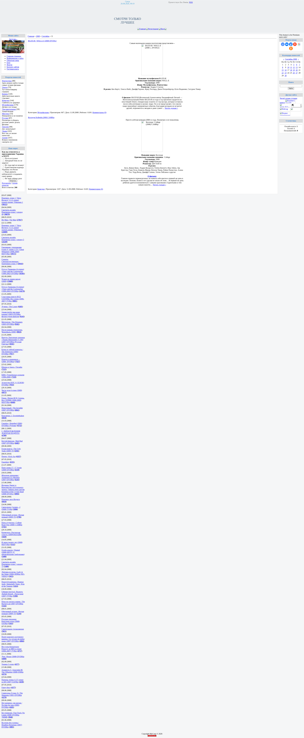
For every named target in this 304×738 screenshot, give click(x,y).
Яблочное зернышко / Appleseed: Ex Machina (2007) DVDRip (11, 477)
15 (283, 70)
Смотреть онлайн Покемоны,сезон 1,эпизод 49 (12, 212)
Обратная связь (13, 60)
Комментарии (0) (99, 112)
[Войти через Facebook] (291, 44)
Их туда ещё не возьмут (14, 165)
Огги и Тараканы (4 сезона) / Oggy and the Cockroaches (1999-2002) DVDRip (13, 271)
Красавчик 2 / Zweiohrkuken (13, 416)
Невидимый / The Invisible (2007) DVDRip (12, 409)
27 (297, 73)
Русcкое (5, 118)
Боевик (5, 94)
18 (291, 70)
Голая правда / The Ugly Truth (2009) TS (11, 450)
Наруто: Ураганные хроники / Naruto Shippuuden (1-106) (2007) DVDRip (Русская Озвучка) (13, 341)
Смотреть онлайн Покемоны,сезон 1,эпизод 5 (13, 238)
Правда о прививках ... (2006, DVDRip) (11, 360)
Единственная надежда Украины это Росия (13, 168)
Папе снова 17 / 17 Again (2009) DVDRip (12, 469)
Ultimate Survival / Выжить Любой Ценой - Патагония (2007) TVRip (12, 594)
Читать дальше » (171, 108)
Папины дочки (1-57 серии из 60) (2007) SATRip (12, 681)
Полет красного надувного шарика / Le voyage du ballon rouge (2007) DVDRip (13, 639)
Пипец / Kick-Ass (9, 456)
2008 (38, 36)
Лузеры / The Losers (9, 307)
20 (297, 70)
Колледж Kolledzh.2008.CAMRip (41, 117)
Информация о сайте (15, 58)
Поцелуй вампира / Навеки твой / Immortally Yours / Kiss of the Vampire (13, 584)
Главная (142, 29)
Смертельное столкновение (13, 629)
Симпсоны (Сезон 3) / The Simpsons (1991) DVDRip (12, 694)
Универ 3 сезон (8, 664)
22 (283, 73)
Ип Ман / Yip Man (9, 220)
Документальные (9, 109)
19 (294, 70)
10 (288, 67)
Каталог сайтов (13, 67)
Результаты (6, 183)
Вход (163, 29)
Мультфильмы (8, 105)
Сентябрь (45, 36)
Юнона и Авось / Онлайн (12, 367)
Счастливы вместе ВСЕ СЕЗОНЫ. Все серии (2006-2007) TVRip (13, 299)
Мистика (5, 114)
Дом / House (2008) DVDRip (13, 657)
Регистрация (153, 29)
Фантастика (7, 81)
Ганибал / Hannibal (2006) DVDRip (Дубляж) (12, 424)
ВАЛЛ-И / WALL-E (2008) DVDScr (42, 41)
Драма (4, 131)
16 (286, 70)
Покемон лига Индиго (11, 499)
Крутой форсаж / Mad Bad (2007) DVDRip (12, 442)
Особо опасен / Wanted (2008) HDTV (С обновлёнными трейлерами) (13, 552)
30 (286, 76)
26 (294, 73)
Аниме (5, 138)
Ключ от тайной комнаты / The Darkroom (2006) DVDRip (12, 352)
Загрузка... (13, 39)
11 (291, 67)
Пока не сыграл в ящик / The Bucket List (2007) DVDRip (13, 603)
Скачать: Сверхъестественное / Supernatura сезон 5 (10, 261)
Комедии (5, 100)
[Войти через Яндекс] (295, 44)
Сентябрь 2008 (291, 59)
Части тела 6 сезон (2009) (12, 390)
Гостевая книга (13, 69)
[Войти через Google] (299, 44)
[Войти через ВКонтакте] (287, 44)
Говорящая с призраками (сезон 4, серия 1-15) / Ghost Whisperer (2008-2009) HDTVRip (13, 250)
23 (286, 73)
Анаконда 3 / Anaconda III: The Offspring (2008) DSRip (12, 671)
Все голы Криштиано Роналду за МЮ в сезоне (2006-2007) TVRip (11, 649)
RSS (191, 2)
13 (297, 67)
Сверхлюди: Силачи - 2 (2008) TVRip (11, 508)
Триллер (5, 127)
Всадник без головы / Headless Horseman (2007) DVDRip (12, 725)
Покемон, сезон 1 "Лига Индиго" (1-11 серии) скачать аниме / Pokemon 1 (12, 200)
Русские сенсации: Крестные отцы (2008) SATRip (11, 621)
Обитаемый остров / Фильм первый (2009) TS (13, 516)
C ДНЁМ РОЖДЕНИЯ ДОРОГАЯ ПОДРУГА (11, 432)
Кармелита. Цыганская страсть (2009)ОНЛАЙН (11, 533)
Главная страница (14, 56)
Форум (9, 65)
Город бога (6, 687)
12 (294, 67)
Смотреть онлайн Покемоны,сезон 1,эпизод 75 (12, 564)
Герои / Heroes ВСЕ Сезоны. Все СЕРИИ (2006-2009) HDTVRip (13, 400)
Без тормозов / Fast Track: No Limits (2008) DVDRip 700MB (13, 715)
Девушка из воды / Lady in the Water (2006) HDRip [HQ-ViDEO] (13, 574)
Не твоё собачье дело (13, 178)
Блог (8, 63)
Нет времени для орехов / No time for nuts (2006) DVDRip (12, 705)
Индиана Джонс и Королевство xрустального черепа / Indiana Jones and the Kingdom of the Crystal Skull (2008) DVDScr (13, 489)
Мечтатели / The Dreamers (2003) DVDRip (12, 323)
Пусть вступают (11, 158)
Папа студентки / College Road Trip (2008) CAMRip (12, 524)
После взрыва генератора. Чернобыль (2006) (12, 331)
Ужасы (4, 87)
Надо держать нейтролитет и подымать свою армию (12, 174)
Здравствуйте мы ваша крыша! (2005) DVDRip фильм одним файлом (11, 314)
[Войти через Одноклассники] (291, 48)
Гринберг (5, 462)
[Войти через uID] (283, 44)
